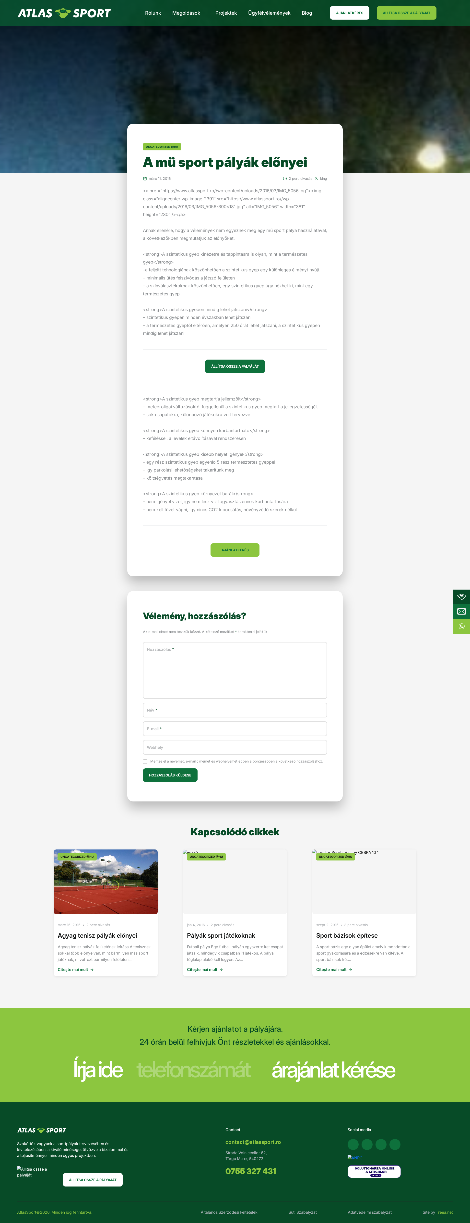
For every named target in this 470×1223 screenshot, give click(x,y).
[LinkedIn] (394, 1144)
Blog (307, 13)
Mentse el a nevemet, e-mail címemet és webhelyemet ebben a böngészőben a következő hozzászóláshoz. (236, 761)
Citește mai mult (76, 969)
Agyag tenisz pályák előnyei (97, 935)
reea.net (445, 1212)
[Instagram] (381, 1144)
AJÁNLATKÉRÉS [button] (235, 550)
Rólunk (153, 13)
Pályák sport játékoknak (221, 935)
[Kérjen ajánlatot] (461, 611)
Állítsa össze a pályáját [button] (235, 366)
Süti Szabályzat (303, 1212)
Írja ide (97, 1069)
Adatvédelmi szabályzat (370, 1212)
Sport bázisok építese (347, 935)
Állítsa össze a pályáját (406, 13)
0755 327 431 (250, 1171)
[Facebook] (353, 1144)
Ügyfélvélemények (269, 13)
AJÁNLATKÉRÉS (349, 13)
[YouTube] (367, 1144)
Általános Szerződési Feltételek (229, 1212)
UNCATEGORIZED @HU (162, 146)
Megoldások (186, 13)
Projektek (226, 13)
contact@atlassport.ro (253, 1142)
